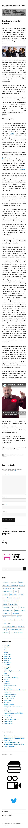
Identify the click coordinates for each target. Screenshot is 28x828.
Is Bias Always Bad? (9, 746)
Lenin (23, 610)
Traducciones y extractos (11, 719)
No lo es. (22, 169)
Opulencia (5, 159)
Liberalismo (15, 613)
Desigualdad (7, 662)
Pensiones (7, 702)
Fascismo (6, 681)
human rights (13, 604)
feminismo (6, 601)
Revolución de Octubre (10, 626)
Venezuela (6, 632)
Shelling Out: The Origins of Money (14, 738)
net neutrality (19, 620)
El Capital (5, 594)
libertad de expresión (9, 617)
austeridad (14, 582)
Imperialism (6, 607)
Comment (5, 474)
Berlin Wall (6, 585)
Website (4, 511)
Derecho (6, 660)
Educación (7, 664)
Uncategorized (8, 721)
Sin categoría (7, 711)
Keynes (17, 610)
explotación (16, 598)
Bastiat (21, 582)
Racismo (6, 709)
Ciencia (6, 650)
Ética (5, 673)
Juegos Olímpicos (8, 610)
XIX (12, 632)
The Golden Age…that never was (13, 736)
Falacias (6, 679)
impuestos (15, 607)
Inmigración (7, 692)
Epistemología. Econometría (12, 671)
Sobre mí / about (7, 815)
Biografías (7, 648)
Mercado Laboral (9, 698)
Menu (23, 5)
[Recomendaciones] (14, 557)
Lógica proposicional (10, 694)
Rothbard (21, 626)
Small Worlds (7, 740)
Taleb (4, 629)
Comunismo (7, 654)
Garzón (17, 601)
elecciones (13, 594)
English (6, 669)
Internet (22, 607)
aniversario (6, 582)
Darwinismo (7, 656)
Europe (9, 598)
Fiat (12, 601)
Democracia (7, 658)
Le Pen (5, 613)
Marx (12, 133)
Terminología (8, 717)
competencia (7, 588)
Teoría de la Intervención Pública (13, 713)
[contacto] (5, 819)
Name (4, 497)
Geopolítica (7, 688)
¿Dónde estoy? (6, 811)
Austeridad (7, 646)
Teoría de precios (13, 629)
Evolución (6, 675)
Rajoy (9, 623)
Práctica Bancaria (9, 704)
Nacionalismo (8, 700)
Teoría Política (8, 715)
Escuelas (20, 594)
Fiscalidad (7, 683)
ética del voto (18, 632)
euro (4, 598)
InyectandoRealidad (11, 6)
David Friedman (7, 591)
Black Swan (14, 585)
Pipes (4, 623)
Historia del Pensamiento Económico (15, 690)
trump (21, 629)
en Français (7, 667)
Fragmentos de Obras (10, 685)
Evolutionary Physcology (11, 677)
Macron (19, 617)
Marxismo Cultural (9, 696)
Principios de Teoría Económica (13, 707)
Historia (5, 604)
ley (9, 613)
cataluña (22, 585)
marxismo (10, 620)
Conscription (16, 588)
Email (4, 504)
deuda (16, 591)
